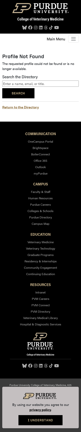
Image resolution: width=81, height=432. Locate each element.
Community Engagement (40, 267)
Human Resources (40, 198)
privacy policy (40, 409)
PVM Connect (40, 305)
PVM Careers (40, 299)
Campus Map (40, 223)
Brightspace (40, 148)
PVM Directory (40, 311)
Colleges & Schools (40, 211)
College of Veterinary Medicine (40, 19)
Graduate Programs (41, 255)
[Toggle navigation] (73, 39)
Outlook (40, 167)
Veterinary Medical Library (40, 318)
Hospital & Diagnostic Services (40, 324)
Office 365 (40, 160)
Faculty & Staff (40, 192)
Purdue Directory (40, 217)
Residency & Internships (40, 261)
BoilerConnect (40, 154)
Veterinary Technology (40, 248)
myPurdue (40, 173)
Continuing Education (40, 274)
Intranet (40, 292)
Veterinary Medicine (41, 242)
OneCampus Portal (40, 141)
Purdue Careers (40, 204)
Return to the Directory (20, 107)
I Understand (40, 420)
